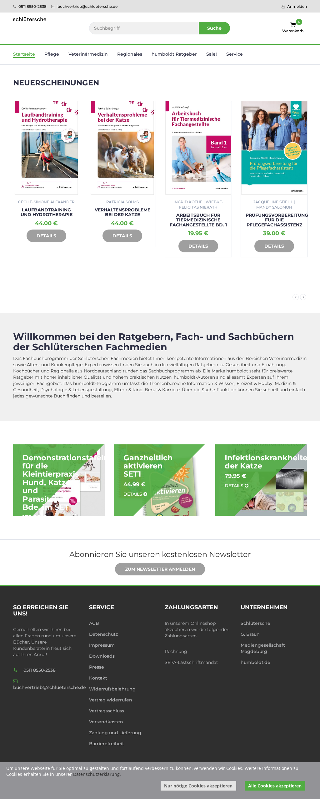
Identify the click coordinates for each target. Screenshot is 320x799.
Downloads (102, 656)
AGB (94, 623)
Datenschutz (103, 634)
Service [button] (234, 54)
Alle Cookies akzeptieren (275, 786)
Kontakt (98, 678)
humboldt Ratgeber (174, 54)
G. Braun (250, 634)
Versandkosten (106, 722)
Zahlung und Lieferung (115, 733)
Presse (96, 667)
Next (303, 297)
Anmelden (296, 6)
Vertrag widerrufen (110, 700)
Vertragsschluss (106, 711)
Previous (295, 297)
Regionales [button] (129, 54)
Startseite (24, 54)
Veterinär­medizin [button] (88, 54)
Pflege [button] (51, 54)
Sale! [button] (211, 54)
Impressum (102, 645)
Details (46, 236)
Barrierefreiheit (106, 743)
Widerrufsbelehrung (112, 689)
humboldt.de (255, 662)
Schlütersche (255, 623)
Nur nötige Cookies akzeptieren (198, 786)
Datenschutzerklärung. (97, 774)
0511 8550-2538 (32, 6)
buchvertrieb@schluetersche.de (87, 6)
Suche (214, 28)
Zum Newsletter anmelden (160, 569)
